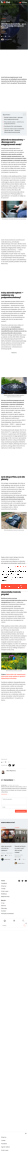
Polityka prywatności (21, 566)
